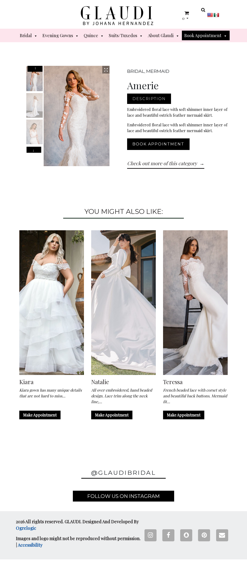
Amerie (143, 85)
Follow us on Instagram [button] (123, 496)
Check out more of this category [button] (162, 163)
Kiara (26, 381)
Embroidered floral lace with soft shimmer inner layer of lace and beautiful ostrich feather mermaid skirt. (177, 112)
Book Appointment (158, 144)
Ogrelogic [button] (26, 528)
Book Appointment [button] (202, 35)
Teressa (173, 381)
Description (149, 98)
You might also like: (123, 212)
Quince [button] (91, 35)
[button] (117, 15)
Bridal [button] (26, 35)
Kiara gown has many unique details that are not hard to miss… (50, 392)
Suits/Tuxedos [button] (123, 35)
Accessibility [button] (30, 545)
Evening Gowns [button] (57, 35)
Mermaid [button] (157, 71)
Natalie (100, 381)
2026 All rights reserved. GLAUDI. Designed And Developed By (77, 525)
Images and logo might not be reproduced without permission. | (78, 542)
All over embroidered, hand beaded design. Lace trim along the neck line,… (121, 395)
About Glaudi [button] (161, 35)
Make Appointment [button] (40, 414)
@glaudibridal (123, 472)
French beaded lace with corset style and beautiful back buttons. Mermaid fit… (195, 395)
